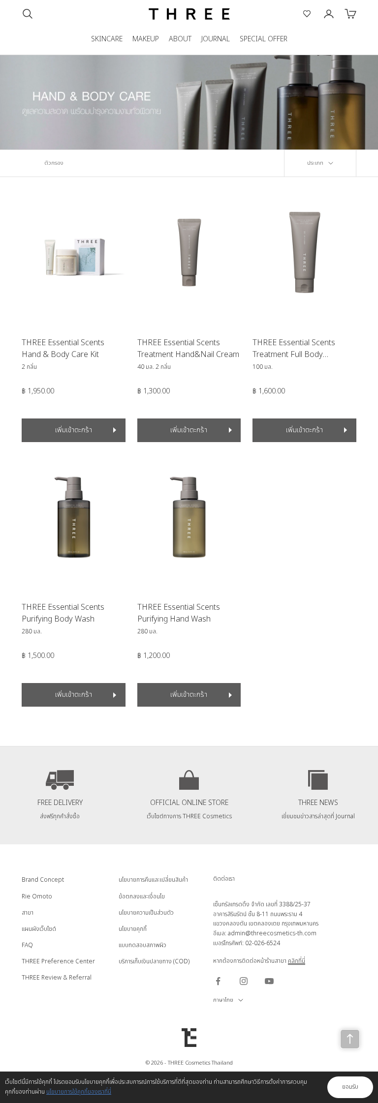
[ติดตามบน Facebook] (218, 981)
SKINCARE (107, 39)
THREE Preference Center (58, 961)
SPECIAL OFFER (263, 39)
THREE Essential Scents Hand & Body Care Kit (63, 348)
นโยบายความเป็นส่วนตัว (146, 912)
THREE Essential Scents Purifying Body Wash (63, 613)
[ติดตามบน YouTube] (269, 981)
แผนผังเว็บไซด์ (39, 928)
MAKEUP (145, 39)
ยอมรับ (350, 1086)
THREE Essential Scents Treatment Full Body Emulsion (293, 348)
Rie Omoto (37, 896)
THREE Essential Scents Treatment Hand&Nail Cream (188, 348)
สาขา (27, 912)
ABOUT (180, 39)
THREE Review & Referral (57, 977)
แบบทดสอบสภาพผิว (142, 945)
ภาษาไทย (223, 1000)
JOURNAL (215, 39)
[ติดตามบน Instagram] (244, 981)
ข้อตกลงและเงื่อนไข (142, 896)
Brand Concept (43, 879)
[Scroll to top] (350, 1039)
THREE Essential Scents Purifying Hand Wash (178, 613)
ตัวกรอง (53, 163)
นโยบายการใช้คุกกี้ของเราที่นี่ (78, 1091)
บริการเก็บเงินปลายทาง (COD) (154, 961)
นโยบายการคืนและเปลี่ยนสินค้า (153, 879)
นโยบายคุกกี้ (133, 928)
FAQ (27, 945)
